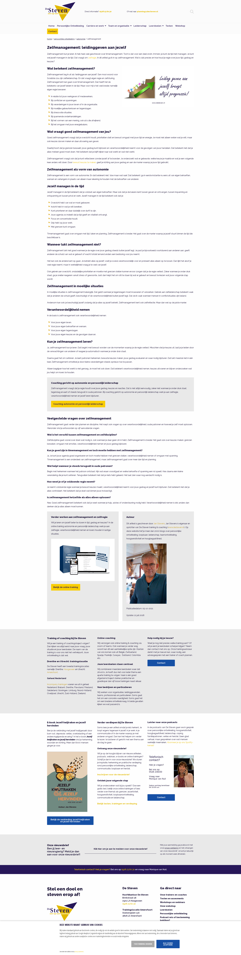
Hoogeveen (69, 669)
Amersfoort (52, 672)
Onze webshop (168, 906)
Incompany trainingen (57, 684)
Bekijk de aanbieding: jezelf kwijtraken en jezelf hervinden (70, 820)
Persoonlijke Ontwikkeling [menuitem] (70, 26)
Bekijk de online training (65, 587)
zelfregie (92, 58)
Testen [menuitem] (169, 26)
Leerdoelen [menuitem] (155, 26)
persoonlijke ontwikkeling (64, 39)
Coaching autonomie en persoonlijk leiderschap (78, 404)
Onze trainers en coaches (173, 895)
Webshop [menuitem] (180, 26)
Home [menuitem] (51, 26)
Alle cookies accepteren (168, 944)
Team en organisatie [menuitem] (118, 26)
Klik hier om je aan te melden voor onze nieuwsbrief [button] (120, 849)
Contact (161, 663)
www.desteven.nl (176, 527)
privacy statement (79, 951)
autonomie (81, 39)
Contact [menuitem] (52, 31)
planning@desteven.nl (147, 12)
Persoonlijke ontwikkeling (173, 913)
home (49, 39)
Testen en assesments (172, 898)
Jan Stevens (159, 523)
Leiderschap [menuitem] (140, 26)
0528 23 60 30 (105, 12)
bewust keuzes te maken (84, 162)
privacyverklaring (171, 848)
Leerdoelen (166, 910)
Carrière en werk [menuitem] (95, 26)
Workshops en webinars (172, 902)
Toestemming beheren (143, 944)
